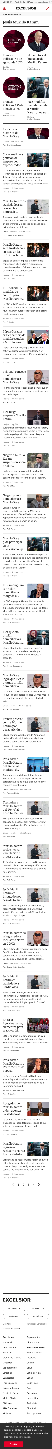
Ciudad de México (10, 231)
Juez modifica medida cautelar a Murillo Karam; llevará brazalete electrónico (38, 107)
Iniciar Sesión (14, 1309)
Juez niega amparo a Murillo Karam (14, 415)
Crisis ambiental (11, 1388)
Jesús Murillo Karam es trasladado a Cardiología (11, 982)
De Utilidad (32, 1383)
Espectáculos (10, 1367)
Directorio (7, 1324)
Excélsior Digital (13, 793)
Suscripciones (34, 1413)
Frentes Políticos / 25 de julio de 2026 (13, 105)
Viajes (30, 1378)
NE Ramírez (11, 1094)
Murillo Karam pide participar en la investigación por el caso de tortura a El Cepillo (14, 544)
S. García (10, 322)
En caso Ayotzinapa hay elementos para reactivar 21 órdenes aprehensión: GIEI (13, 1025)
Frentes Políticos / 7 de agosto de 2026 (12, 59)
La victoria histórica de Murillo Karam (12, 133)
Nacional (30, 117)
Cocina (30, 1362)
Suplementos (33, 1337)
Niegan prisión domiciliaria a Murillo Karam (12, 499)
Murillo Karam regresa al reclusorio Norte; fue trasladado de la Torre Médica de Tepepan (14, 1149)
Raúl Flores (11, 279)
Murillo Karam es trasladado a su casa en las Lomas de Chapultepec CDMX (14, 206)
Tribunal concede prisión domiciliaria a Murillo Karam (14, 377)
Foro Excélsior (10, 1383)
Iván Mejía (11, 837)
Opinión (6, 67)
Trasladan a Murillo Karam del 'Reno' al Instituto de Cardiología (12, 764)
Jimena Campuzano (14, 666)
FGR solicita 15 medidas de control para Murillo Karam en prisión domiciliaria (12, 293)
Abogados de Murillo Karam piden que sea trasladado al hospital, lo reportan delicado (12, 1109)
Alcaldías (31, 1357)
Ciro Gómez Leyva (14, 145)
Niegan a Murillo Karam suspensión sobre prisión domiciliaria (14, 460)
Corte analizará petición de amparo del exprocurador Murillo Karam (13, 160)
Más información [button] (22, 1437)
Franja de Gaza (10, 1393)
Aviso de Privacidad (11, 1329)
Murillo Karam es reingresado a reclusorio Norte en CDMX (14, 938)
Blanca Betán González (16, 235)
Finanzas (7, 1352)
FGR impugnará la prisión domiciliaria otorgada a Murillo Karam (13, 591)
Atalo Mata (11, 486)
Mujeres (7, 1413)
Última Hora (33, 1342)
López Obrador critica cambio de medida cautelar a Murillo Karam (14, 337)
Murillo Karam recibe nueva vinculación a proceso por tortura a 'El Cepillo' (12, 851)
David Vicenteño (13, 192)
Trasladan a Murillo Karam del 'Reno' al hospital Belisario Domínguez (14, 808)
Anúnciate (14, 1316)
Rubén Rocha (20, 2)
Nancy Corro (12, 1134)
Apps (29, 1388)
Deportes (7, 1362)
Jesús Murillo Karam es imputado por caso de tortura (12, 895)
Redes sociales (34, 1352)
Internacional (9, 1347)
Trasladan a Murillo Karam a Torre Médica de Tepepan (13, 1065)
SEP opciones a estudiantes (37, 2)
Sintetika (7, 1373)
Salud (30, 1367)
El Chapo (7, 1403)
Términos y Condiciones (37, 1324)
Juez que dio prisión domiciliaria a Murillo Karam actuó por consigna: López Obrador (13, 637)
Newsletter (38, 1309)
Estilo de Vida (34, 1373)
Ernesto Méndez (13, 709)
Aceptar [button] (13, 1444)
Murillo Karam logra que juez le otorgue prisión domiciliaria (13, 681)
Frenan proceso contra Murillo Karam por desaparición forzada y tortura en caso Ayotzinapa (14, 724)
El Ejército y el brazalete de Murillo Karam (37, 59)
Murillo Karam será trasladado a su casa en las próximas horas (14, 250)
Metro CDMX (9, 1398)
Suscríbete (38, 1316)
